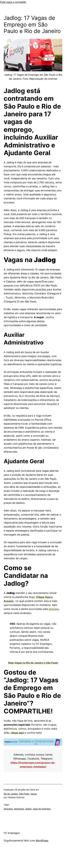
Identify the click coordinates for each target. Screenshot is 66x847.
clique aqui (17, 732)
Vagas (33, 793)
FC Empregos (12, 833)
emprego (8, 808)
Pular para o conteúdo (13, 2)
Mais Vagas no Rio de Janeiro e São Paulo (33, 662)
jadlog (28, 808)
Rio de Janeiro (11, 793)
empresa (54, 609)
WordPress (42, 840)
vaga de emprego (42, 808)
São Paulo (24, 793)
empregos (19, 808)
